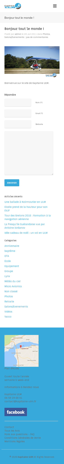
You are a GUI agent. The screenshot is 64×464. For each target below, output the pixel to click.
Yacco (7, 316)
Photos (46, 34)
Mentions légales (14, 441)
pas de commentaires (37, 37)
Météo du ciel (12, 281)
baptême (9, 251)
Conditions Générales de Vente (22, 437)
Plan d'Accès (11, 368)
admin (18, 34)
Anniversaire (11, 246)
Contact (9, 427)
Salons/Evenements (14, 37)
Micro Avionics (13, 286)
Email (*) (39, 113)
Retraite (9, 301)
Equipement (11, 266)
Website (39, 124)
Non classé (10, 291)
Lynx (7, 276)
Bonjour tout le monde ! (24, 29)
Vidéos (8, 311)
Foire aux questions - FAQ (19, 434)
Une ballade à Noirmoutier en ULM (25, 202)
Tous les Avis (12, 430)
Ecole (7, 261)
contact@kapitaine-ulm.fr (20, 401)
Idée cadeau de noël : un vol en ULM (26, 232)
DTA (6, 256)
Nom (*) (39, 102)
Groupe (8, 271)
